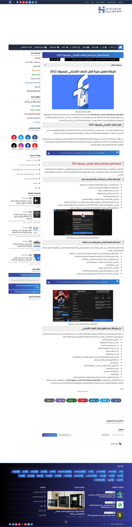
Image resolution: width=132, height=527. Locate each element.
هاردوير (30, 475)
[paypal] (17, 2)
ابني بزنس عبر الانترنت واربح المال (28, 165)
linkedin (35, 183)
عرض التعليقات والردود (49, 435)
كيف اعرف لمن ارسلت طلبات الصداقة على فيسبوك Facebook (21, 258)
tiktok (36, 188)
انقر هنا (90, 187)
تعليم (73, 60)
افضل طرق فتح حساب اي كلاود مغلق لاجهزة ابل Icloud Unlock (22, 231)
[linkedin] (33, 2)
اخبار (112, 47)
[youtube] (23, 2)
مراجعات (74, 47)
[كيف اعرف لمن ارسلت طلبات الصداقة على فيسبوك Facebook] (36, 257)
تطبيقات (79, 60)
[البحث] (10, 2)
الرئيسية (120, 2)
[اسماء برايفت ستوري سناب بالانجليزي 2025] (120, 515)
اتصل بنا (87, 2)
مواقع (39, 475)
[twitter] (30, 2)
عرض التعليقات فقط (64, 435)
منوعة (48, 475)
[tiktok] (14, 2)
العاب (63, 47)
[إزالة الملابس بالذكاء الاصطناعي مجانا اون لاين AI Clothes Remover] (120, 494)
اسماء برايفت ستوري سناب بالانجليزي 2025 (101, 515)
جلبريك (101, 475)
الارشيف (40, 510)
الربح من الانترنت (38, 47)
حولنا (92, 2)
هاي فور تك (105, 524)
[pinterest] (20, 2)
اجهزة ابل (111, 471)
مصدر (121, 388)
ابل (103, 47)
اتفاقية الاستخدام (100, 2)
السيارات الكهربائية (63, 471)
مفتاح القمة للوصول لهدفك (32, 114)
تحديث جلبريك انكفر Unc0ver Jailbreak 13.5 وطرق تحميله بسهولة (23, 216)
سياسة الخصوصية (111, 2)
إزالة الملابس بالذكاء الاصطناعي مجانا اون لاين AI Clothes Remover (102, 495)
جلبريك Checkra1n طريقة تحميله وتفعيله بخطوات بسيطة (21, 201)
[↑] (66, 521)
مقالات (57, 475)
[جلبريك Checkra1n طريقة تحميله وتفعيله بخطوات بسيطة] (36, 200)
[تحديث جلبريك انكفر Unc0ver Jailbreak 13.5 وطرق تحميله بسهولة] (36, 214)
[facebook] (36, 2)
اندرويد (94, 47)
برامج (61, 171)
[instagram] (26, 2)
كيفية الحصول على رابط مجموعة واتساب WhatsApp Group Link (102, 506)
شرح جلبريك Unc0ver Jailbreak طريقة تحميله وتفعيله (22, 245)
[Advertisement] (66, 30)
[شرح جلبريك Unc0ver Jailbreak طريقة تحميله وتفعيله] (36, 243)
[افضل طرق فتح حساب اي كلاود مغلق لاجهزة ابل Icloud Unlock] (36, 230)
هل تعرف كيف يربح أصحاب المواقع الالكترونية (25, 169)
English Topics (99, 480)
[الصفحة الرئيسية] (120, 47)
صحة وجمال (52, 47)
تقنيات (110, 475)
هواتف (118, 480)
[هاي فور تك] (109, 9)
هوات (20, 475)
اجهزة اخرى (99, 471)
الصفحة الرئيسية (89, 60)
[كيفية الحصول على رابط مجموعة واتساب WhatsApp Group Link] (120, 504)
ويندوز (84, 47)
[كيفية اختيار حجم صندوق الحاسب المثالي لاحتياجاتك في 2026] (65, 500)
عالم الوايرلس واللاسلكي (31, 178)
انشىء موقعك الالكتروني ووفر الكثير (27, 174)
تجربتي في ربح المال (32, 160)
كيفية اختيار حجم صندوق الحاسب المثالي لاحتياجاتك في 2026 (70, 512)
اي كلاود (33, 471)
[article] (63, 411)
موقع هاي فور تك (108, 120)
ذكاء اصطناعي (25, 47)
